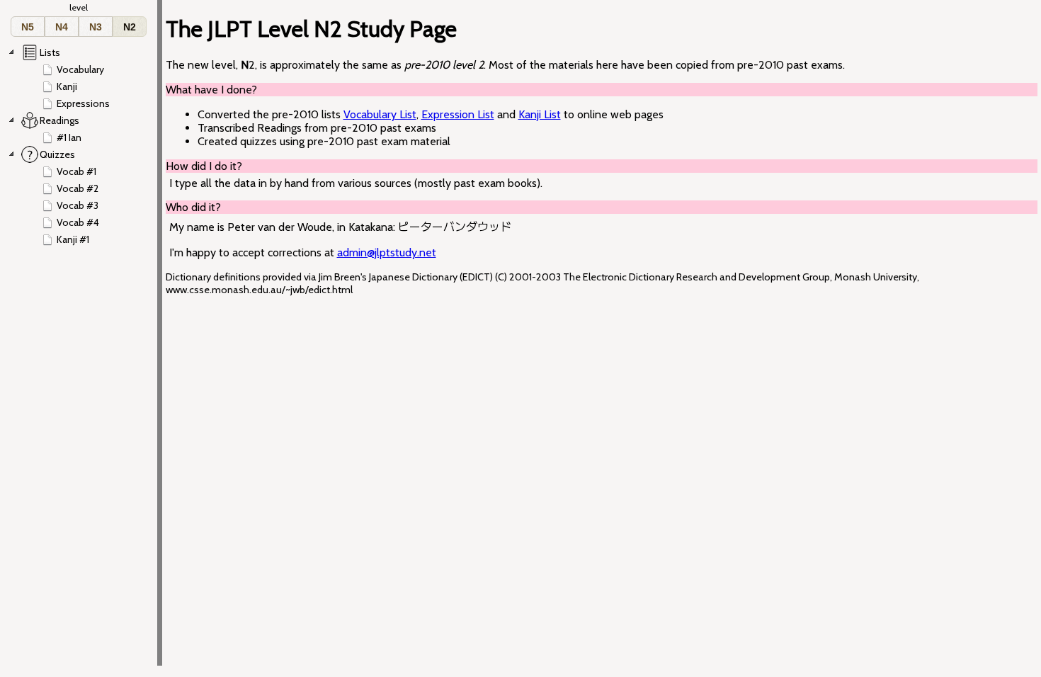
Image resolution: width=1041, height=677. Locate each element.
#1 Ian (69, 137)
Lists (50, 52)
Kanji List (539, 114)
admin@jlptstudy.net (386, 252)
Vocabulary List (379, 114)
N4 (61, 27)
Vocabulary (80, 69)
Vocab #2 (77, 188)
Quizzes (57, 154)
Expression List (457, 114)
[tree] (82, 146)
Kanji (67, 86)
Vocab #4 (78, 222)
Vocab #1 (76, 171)
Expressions (83, 103)
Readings (59, 120)
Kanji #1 (73, 239)
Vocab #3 (77, 205)
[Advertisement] (980, 241)
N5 (27, 27)
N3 (95, 27)
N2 (129, 27)
